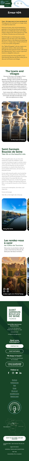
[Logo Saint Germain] (14, 314)
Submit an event (14, 396)
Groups (14, 388)
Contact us (14, 346)
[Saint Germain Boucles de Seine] (2, 2)
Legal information (14, 446)
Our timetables (14, 351)
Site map (14, 451)
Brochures (14, 380)
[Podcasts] (14, 407)
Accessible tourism (14, 393)
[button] (21, 3)
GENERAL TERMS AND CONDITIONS (14, 449)
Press (14, 385)
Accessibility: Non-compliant (14, 454)
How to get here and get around (14, 438)
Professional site (15, 382)
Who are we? (14, 391)
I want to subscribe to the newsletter (14, 364)
